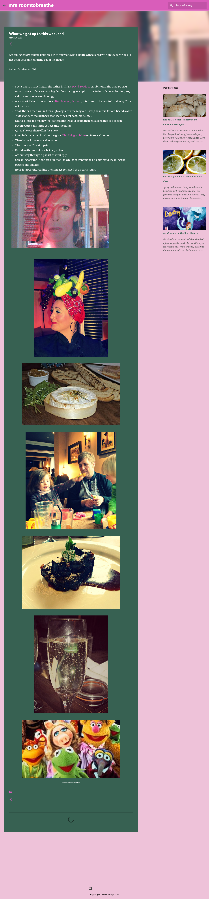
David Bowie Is (81, 86)
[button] (11, 44)
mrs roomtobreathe (31, 5)
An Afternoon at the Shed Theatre (180, 233)
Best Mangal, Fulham (68, 101)
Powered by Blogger (106, 888)
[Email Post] (11, 793)
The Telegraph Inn (74, 135)
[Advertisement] (71, 858)
